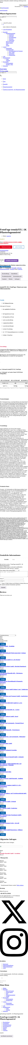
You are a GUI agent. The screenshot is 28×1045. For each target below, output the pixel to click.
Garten (4, 1001)
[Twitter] (14, 925)
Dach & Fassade (10, 41)
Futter (7, 59)
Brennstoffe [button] (6, 62)
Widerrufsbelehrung (7, 966)
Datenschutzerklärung (8, 965)
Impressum (5, 964)
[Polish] (23, 3)
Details (3, 644)
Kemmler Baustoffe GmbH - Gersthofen (10, 853)
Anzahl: (2, 259)
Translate (26, 6)
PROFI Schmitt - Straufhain (7, 646)
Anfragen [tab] (17, 279)
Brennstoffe (6, 997)
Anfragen (5, 1030)
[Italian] (27, 3)
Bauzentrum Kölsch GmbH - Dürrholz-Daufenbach (13, 666)
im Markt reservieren (11, 260)
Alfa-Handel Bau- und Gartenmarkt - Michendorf (12, 736)
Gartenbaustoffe (10, 1004)
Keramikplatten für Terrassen (16, 51)
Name (2, 578)
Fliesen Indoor (9, 43)
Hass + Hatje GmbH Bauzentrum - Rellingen (11, 829)
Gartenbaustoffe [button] (10, 49)
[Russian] (25, 3)
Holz (7, 44)
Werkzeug (5, 66)
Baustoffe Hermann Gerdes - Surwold (9, 823)
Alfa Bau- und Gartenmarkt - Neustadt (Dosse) (12, 723)
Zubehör (8, 60)
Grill (4, 56)
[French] (18, 3)
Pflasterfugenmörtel (4, 269)
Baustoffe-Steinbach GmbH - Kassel (9, 716)
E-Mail (2, 581)
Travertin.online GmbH (6, 743)
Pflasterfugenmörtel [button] (10, 33)
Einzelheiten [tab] (14, 273)
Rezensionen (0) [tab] (17, 276)
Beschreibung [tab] (5, 273)
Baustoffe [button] (5, 32)
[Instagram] (14, 958)
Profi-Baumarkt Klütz (5, 771)
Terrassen (11, 38)
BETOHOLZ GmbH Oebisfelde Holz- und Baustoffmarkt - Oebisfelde (10, 764)
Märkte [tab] (10, 279)
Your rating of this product (6, 570)
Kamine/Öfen (9, 1000)
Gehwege (11, 36)
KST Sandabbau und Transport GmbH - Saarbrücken (14, 696)
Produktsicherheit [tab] (6, 276)
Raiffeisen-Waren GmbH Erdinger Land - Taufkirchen (14, 689)
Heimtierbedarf (6, 1007)
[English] (14, 3)
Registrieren (9, 29)
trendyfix (9, 236)
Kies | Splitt (11, 52)
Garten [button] (4, 47)
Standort (5, 1027)
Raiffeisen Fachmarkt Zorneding (8, 750)
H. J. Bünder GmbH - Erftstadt (8, 801)
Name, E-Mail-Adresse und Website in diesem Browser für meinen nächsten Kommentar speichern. (14, 584)
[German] (16, 3)
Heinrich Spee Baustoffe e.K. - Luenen (9, 709)
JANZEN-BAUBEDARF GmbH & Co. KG (11, 703)
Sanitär (7, 45)
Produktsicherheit (7, 1025)
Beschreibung (6, 1022)
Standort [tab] (4, 279)
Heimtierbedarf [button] (6, 57)
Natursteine (11, 40)
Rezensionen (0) (7, 1026)
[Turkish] (21, 3)
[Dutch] (20, 3)
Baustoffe (14, 268)
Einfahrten (11, 34)
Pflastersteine (12, 55)
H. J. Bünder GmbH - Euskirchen (8, 808)
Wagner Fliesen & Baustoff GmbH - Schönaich (12, 757)
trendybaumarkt (3, 10)
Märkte (4, 988)
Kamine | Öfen (9, 64)
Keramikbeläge (12, 37)
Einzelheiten (6, 1023)
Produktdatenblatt (4, 250)
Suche (1, 17)
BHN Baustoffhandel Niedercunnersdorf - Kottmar (13, 653)
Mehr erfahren (20, 885)
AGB (4, 968)
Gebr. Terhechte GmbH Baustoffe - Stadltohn (11, 778)
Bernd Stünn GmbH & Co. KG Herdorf (10, 659)
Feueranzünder (9, 63)
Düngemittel (9, 48)
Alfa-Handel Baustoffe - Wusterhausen (10, 730)
